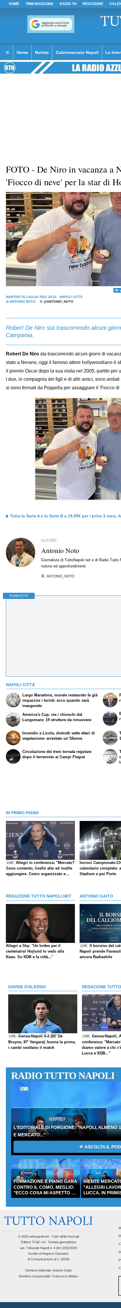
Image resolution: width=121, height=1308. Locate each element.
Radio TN (68, 4)
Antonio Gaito (62, 1270)
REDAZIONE (93, 4)
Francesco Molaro (65, 1276)
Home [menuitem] (22, 52)
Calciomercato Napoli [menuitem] (77, 52)
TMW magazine (39, 4)
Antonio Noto (23, 301)
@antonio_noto (58, 301)
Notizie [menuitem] (42, 52)
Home (14, 4)
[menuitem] (7, 52)
